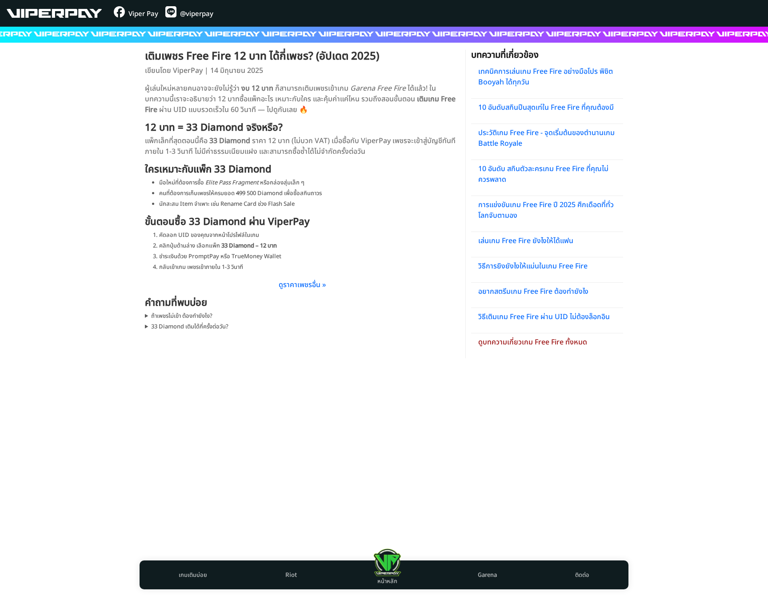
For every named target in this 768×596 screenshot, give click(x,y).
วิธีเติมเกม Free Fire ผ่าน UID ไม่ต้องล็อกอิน (544, 317)
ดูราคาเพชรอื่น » (302, 285)
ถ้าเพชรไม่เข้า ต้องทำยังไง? (181, 316)
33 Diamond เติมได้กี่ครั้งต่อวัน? (189, 326)
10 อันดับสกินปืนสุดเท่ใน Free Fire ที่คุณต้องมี (546, 107)
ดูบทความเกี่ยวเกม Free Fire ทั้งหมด (532, 342)
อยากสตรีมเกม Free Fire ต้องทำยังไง (533, 291)
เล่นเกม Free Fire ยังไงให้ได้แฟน (525, 241)
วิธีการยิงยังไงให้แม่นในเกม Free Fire (533, 266)
